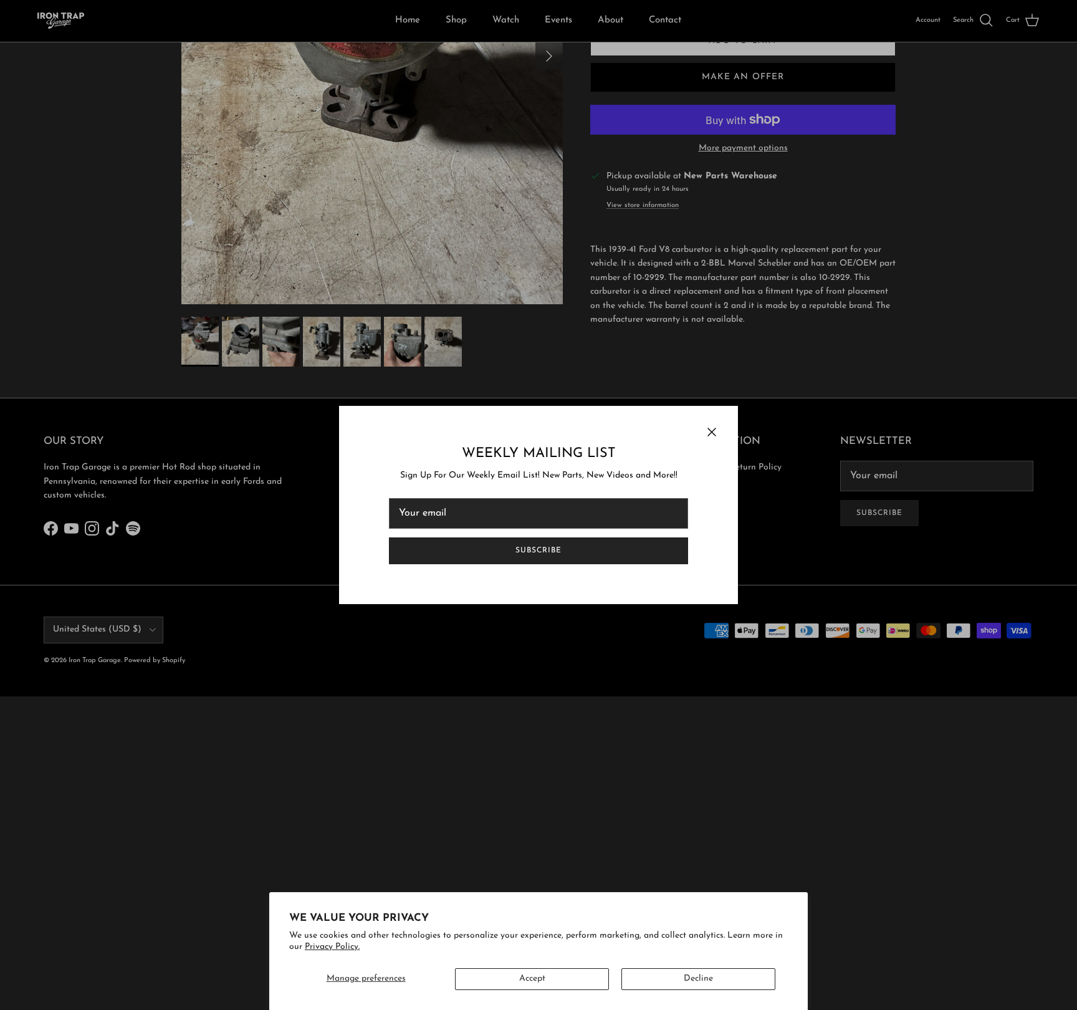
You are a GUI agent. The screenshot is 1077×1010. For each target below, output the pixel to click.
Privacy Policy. (332, 946)
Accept (532, 978)
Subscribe (538, 550)
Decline (698, 978)
